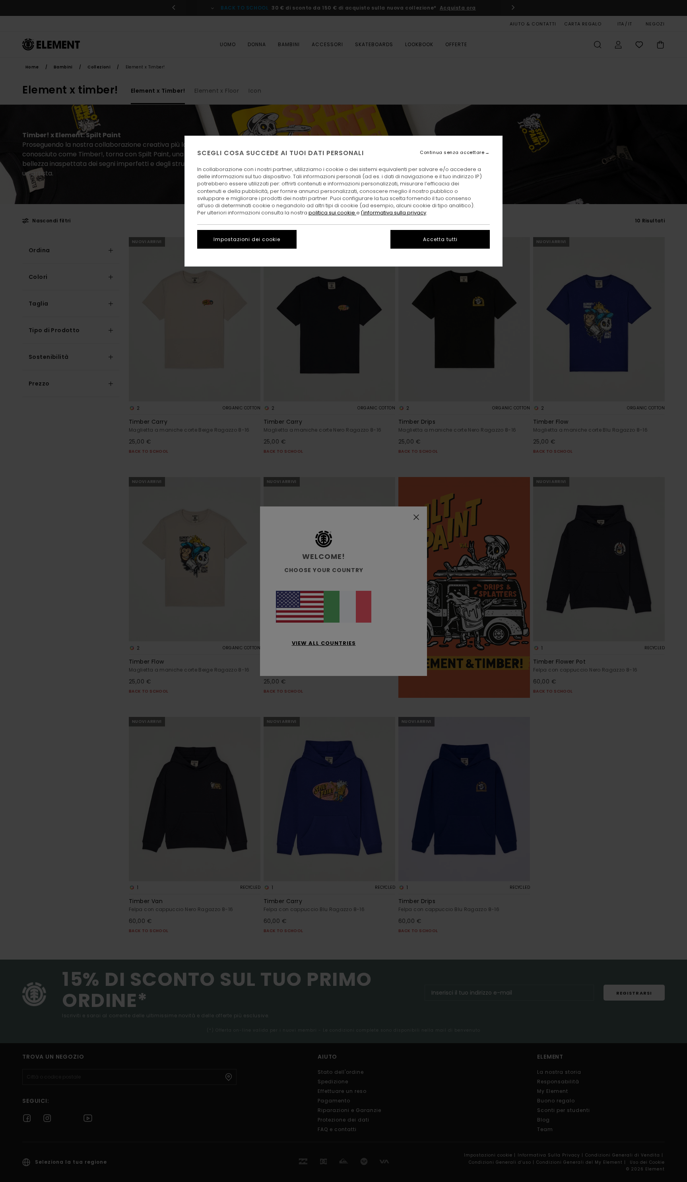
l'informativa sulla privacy (393, 212)
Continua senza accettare (452, 153)
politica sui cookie (332, 212)
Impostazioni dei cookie (246, 239)
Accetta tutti (440, 239)
